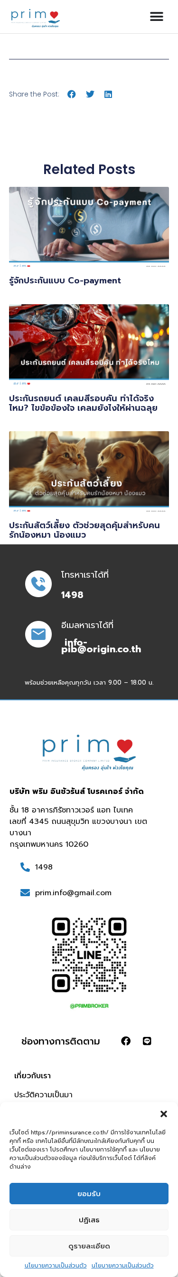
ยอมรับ (89, 1194)
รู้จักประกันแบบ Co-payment (65, 280)
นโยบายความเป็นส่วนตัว (56, 1265)
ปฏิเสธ (89, 1220)
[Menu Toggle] (157, 17)
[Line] (147, 1041)
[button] (164, 1114)
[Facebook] (125, 1041)
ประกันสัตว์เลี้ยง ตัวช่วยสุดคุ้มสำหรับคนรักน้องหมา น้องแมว (84, 530)
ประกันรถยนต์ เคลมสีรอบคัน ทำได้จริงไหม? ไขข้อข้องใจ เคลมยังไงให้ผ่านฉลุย (83, 403)
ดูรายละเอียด (89, 1246)
